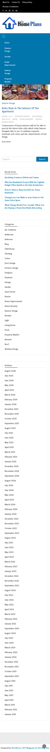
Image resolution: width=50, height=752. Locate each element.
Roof (7, 344)
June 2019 (9, 690)
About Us (6, 2)
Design (14, 119)
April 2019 (9, 700)
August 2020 (10, 633)
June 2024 (9, 490)
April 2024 (9, 499)
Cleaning (8, 253)
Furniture (9, 277)
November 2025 (12, 413)
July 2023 (9, 542)
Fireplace (9, 272)
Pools (7, 330)
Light (7, 320)
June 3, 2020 (8, 116)
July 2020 (9, 638)
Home (6, 42)
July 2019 (9, 685)
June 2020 (9, 642)
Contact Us (16, 2)
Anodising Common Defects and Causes (22, 177)
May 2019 (9, 695)
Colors (7, 258)
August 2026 (10, 371)
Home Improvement (7, 63)
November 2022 (12, 580)
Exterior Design (7, 49)
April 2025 (9, 447)
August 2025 (10, 428)
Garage (8, 282)
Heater (8, 296)
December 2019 (11, 661)
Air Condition (10, 229)
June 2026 (9, 380)
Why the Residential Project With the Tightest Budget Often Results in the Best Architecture (24, 183)
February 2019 (11, 709)
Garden (7, 56)
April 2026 (9, 390)
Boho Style (6, 119)
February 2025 (11, 456)
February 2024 (11, 509)
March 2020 (10, 647)
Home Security (11, 306)
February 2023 (11, 566)
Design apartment (26, 119)
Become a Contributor (10, 7)
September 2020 (12, 628)
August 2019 (10, 681)
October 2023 (11, 528)
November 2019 (12, 666)
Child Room (9, 248)
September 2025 (12, 423)
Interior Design (7, 72)
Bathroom (9, 234)
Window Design (11, 349)
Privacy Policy (27, 2)
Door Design (10, 263)
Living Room (10, 325)
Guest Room (10, 291)
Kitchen (8, 315)
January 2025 (10, 461)
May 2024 (9, 495)
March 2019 (10, 704)
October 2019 (10, 671)
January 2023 (10, 571)
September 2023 (12, 533)
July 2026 (9, 375)
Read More (6, 142)
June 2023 (9, 547)
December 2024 (11, 466)
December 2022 (11, 576)
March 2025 (10, 452)
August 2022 (10, 590)
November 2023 (12, 523)
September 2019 (12, 676)
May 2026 (9, 385)
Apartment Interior (22, 116)
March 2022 (10, 614)
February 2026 (11, 399)
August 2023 (10, 537)
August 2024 (10, 480)
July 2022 (9, 595)
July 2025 (9, 433)
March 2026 (10, 394)
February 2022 (11, 619)
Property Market (7, 80)
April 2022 (9, 609)
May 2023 (9, 552)
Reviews (8, 339)
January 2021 (10, 623)
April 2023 (9, 557)
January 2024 (10, 514)
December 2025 (11, 409)
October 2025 (11, 418)
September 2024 (12, 475)
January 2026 (10, 404)
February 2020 (11, 652)
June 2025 (9, 437)
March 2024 (10, 504)
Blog (7, 244)
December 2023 (11, 518)
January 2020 (10, 657)
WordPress (16, 748)
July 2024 (9, 485)
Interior (39, 119)
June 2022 (9, 599)
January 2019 (10, 714)
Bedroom (9, 239)
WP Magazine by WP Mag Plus (36, 748)
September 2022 (12, 585)
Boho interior (37, 116)
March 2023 (10, 561)
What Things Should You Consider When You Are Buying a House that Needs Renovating (24, 206)
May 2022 (9, 604)
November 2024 (12, 471)
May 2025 (9, 442)
